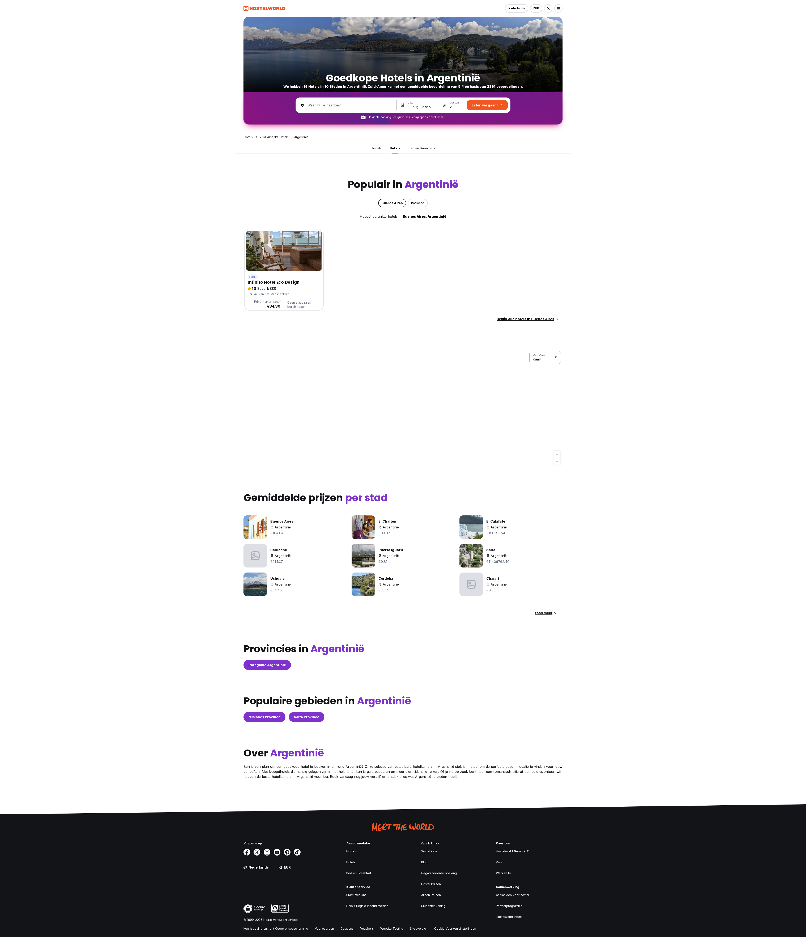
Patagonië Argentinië (267, 665)
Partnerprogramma (509, 906)
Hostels (351, 851)
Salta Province (306, 717)
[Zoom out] (556, 461)
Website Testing (391, 928)
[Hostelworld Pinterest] (287, 852)
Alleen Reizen (431, 895)
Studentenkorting (433, 906)
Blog (424, 862)
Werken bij (503, 873)
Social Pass (429, 851)
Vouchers (367, 928)
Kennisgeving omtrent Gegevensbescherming (275, 928)
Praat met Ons (356, 895)
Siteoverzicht (419, 928)
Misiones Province (264, 717)
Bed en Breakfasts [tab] (422, 148)
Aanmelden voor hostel (512, 895)
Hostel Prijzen (431, 884)
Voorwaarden (324, 928)
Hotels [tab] (395, 148)
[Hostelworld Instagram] (267, 852)
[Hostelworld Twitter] (257, 852)
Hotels (350, 862)
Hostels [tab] (376, 148)
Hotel (252, 276)
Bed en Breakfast (358, 873)
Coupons (347, 928)
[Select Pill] (548, 8)
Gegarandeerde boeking (439, 873)
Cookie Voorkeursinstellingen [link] (455, 928)
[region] (403, 408)
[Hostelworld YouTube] (277, 852)
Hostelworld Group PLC (512, 851)
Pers (499, 862)
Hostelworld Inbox (509, 917)
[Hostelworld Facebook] (246, 852)
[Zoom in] (556, 454)
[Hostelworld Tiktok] (297, 852)
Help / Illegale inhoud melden (367, 906)
